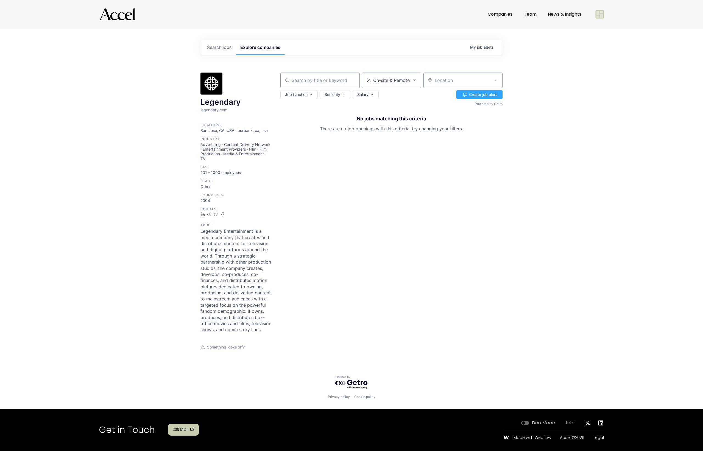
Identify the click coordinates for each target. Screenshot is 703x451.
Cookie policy (364, 397)
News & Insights (564, 14)
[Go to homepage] (117, 14)
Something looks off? (226, 347)
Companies (500, 14)
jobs (219, 47)
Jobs (570, 423)
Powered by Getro (489, 104)
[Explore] (599, 14)
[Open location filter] (495, 80)
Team (530, 14)
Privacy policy (339, 397)
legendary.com (213, 109)
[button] (299, 94)
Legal (598, 437)
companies (260, 47)
